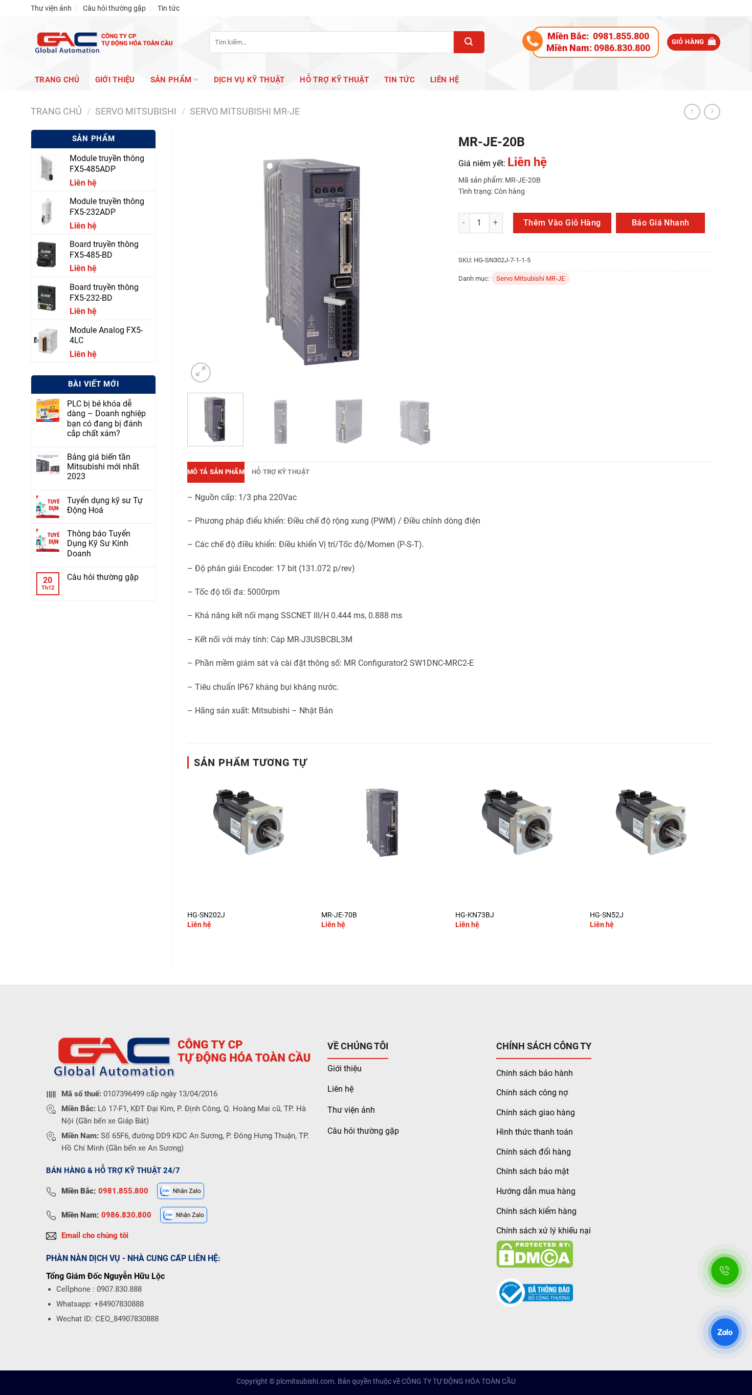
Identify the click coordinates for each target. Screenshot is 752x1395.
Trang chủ (57, 79)
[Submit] (469, 42)
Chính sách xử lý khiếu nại (543, 1230)
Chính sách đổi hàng (533, 1152)
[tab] (216, 472)
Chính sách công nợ (532, 1092)
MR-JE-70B (339, 915)
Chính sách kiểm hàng (536, 1211)
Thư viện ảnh (51, 8)
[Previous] (205, 257)
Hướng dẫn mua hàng (536, 1191)
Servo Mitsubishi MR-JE (245, 111)
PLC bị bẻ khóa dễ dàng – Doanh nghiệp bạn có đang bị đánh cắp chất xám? (106, 418)
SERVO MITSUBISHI (135, 111)
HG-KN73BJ (474, 915)
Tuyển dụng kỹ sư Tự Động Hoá (105, 505)
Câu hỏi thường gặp (114, 8)
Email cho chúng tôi (94, 1235)
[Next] (424, 257)
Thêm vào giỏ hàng (562, 223)
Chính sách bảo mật (532, 1171)
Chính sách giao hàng (535, 1112)
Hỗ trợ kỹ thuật (334, 79)
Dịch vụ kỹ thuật (249, 79)
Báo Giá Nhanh (661, 223)
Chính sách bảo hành (534, 1073)
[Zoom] (201, 372)
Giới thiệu (344, 1068)
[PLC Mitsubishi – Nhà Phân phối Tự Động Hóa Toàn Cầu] (102, 42)
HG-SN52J (607, 915)
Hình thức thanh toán (534, 1132)
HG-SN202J (206, 915)
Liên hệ (444, 79)
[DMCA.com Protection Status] (534, 1253)
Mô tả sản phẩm (216, 472)
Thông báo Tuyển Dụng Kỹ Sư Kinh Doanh (98, 543)
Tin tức (169, 8)
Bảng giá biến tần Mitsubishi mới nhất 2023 (103, 466)
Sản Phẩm (170, 79)
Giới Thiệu (115, 79)
